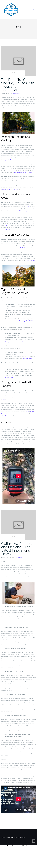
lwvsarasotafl (16, 93)
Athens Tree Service (6, 416)
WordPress (23, 837)
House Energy (15, 189)
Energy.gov (4, 159)
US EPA (10, 159)
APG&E (21, 248)
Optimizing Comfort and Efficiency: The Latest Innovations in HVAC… (17, 548)
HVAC (13, 73)
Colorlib (9, 837)
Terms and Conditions (23, 845)
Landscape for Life (19, 172)
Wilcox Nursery (29, 172)
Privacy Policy (11, 845)
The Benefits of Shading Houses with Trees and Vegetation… (17, 85)
